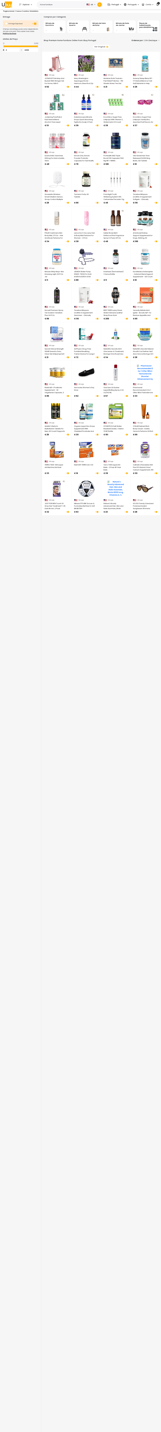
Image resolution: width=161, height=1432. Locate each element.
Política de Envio (9, 33)
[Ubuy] (7, 4)
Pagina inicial (8, 11)
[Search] (99, 4)
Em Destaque (151, 40)
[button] (114, 4)
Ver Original (99, 46)
